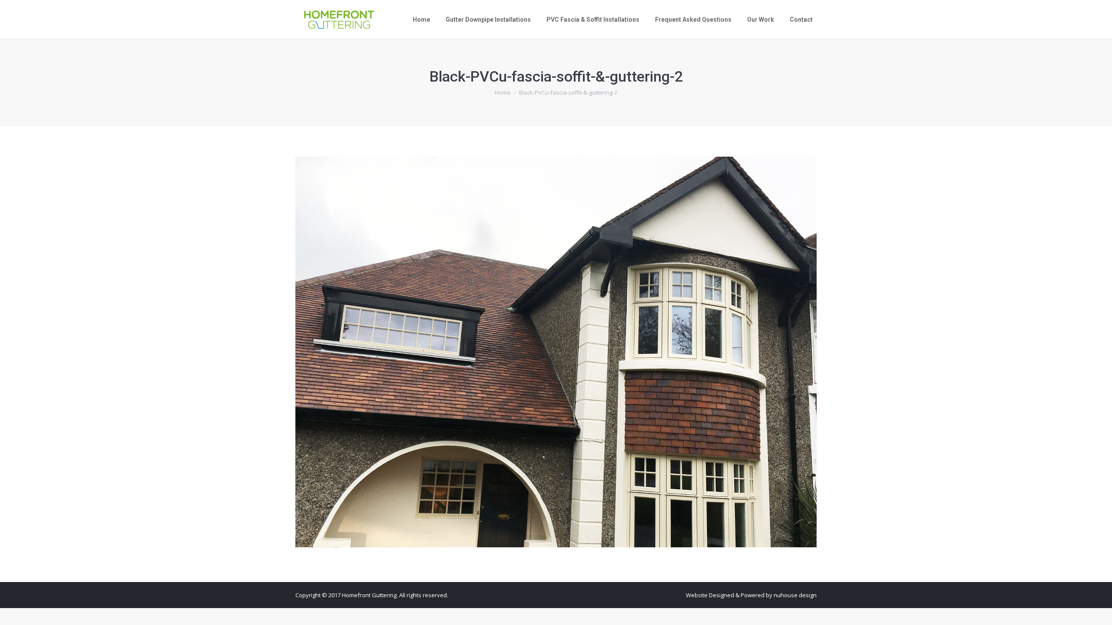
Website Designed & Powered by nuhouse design (751, 595)
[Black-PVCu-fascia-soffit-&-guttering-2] (556, 352)
